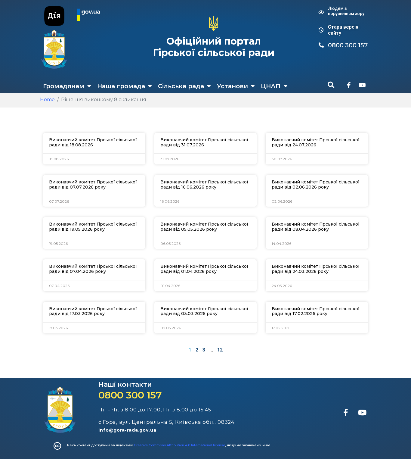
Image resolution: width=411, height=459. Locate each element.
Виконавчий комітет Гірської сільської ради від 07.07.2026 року (93, 184)
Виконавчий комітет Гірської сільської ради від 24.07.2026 (316, 142)
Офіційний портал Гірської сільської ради (213, 46)
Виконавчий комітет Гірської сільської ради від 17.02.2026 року (316, 311)
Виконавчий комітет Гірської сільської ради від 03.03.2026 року (204, 311)
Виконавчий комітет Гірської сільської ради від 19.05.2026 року (93, 226)
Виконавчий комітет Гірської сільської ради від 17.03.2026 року (93, 311)
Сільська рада (181, 86)
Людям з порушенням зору (346, 11)
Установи (232, 86)
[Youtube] (362, 85)
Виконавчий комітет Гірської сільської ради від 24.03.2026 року (316, 269)
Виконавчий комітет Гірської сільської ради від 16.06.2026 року (204, 184)
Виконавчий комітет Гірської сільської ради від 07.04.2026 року (93, 269)
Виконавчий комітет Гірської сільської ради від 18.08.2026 (93, 142)
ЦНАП (271, 86)
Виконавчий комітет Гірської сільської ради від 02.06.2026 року (316, 184)
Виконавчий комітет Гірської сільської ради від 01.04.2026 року (204, 269)
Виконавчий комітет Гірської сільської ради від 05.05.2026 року (204, 226)
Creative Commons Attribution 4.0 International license (179, 445)
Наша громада (121, 86)
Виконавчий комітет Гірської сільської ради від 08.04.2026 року (316, 226)
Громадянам (63, 86)
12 (220, 350)
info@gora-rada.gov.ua (127, 430)
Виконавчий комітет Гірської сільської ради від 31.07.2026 (204, 142)
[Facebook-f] (349, 85)
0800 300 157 (130, 395)
